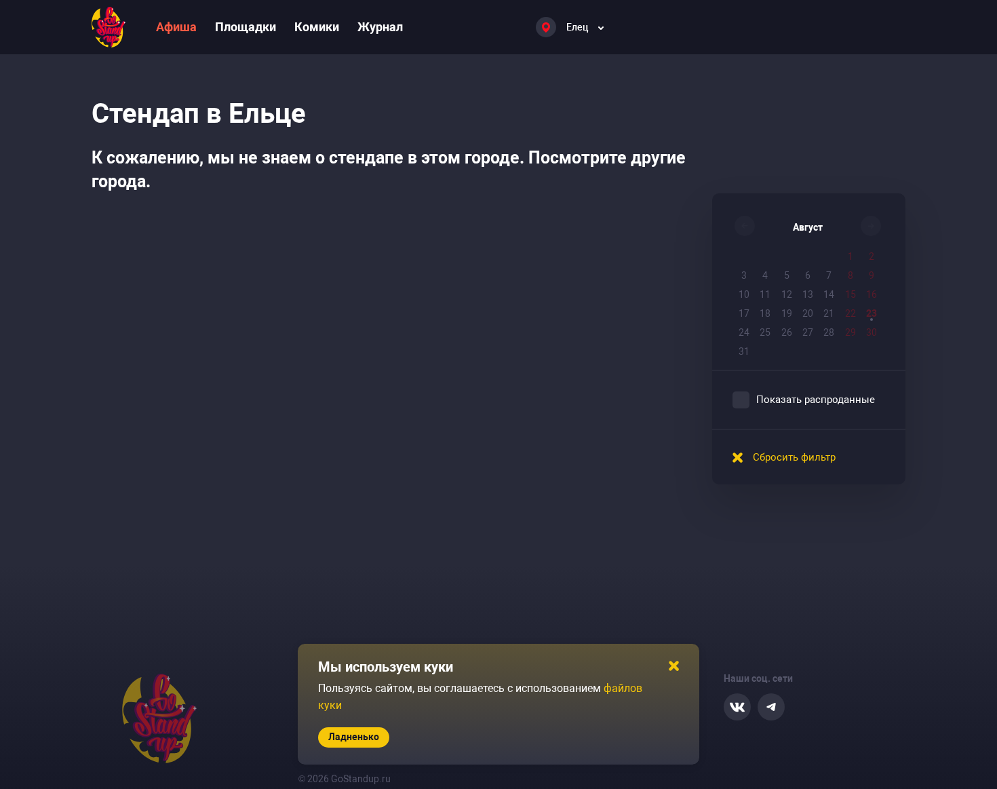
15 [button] (850, 294)
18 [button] (765, 313)
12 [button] (786, 294)
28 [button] (828, 332)
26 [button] (786, 332)
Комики (316, 27)
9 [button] (871, 275)
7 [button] (829, 275)
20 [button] (807, 313)
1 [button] (850, 256)
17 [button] (744, 313)
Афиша (176, 27)
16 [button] (871, 294)
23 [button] (871, 313)
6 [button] (807, 275)
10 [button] (744, 294)
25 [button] (765, 332)
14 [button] (828, 294)
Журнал (380, 27)
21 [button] (828, 313)
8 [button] (850, 275)
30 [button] (871, 332)
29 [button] (850, 332)
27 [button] (807, 332)
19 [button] (786, 313)
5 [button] (786, 275)
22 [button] (850, 313)
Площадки (245, 27)
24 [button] (744, 332)
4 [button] (765, 275)
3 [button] (744, 275)
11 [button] (765, 294)
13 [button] (807, 294)
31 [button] (744, 351)
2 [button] (871, 256)
